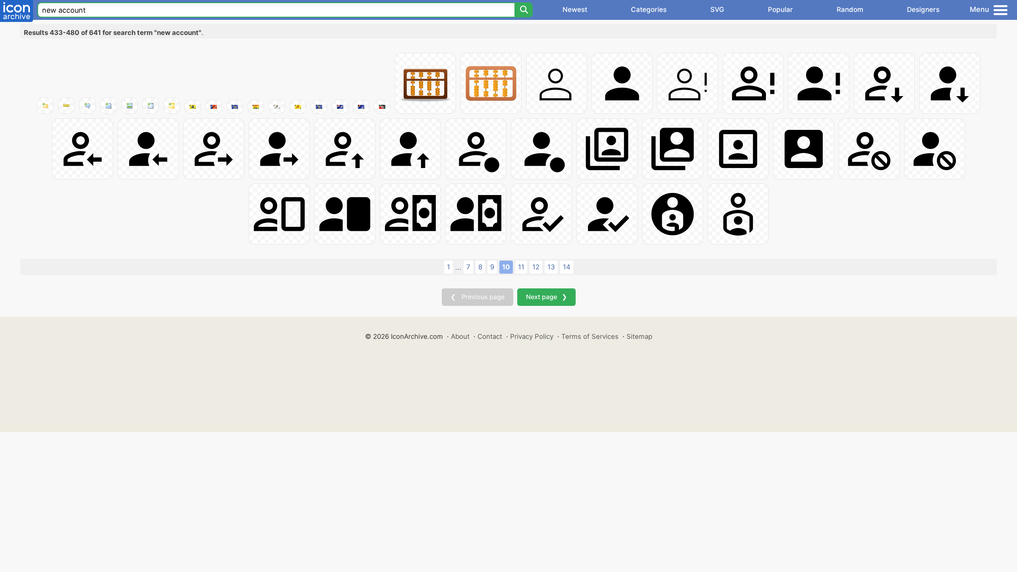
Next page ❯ (546, 297)
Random (850, 10)
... (458, 267)
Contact (490, 336)
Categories (649, 10)
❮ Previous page (477, 297)
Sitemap (639, 336)
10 (506, 267)
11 (521, 267)
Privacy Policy (531, 336)
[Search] (523, 9)
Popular (780, 10)
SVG (717, 10)
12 (535, 267)
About (460, 336)
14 (566, 267)
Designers (923, 10)
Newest (575, 10)
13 (551, 267)
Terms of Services (590, 336)
